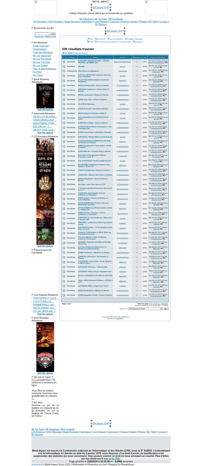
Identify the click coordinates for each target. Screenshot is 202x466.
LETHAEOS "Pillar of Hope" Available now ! (95, 271)
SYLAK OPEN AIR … (44, 311)
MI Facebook (116, 19)
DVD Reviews (55, 21)
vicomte (122, 66)
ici (33, 398)
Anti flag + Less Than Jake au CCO (91, 184)
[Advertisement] (101, 442)
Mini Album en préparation (88, 71)
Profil (91, 42)
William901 (122, 248)
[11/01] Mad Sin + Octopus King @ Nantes (94, 151)
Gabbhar (122, 223)
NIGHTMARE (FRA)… (45, 123)
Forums (125, 21)
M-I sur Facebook (42, 59)
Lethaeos (122, 267)
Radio (134, 21)
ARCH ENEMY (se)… (44, 308)
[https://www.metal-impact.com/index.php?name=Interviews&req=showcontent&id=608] (101, 423)
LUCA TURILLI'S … (43, 301)
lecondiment (122, 156)
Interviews (87, 21)
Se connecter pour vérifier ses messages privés (114, 42)
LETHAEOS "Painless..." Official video (93, 267)
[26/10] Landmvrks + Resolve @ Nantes (93, 95)
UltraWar (81, 66)
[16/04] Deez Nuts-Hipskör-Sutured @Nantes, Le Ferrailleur (91, 194)
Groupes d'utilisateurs (135, 39)
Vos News (71, 62)
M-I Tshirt (153, 21)
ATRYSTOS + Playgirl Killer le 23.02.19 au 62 (95, 137)
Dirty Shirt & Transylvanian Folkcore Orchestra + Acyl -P (92, 156)
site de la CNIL (112, 458)
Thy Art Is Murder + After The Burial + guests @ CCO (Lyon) (92, 238)
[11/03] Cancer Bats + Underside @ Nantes (94, 132)
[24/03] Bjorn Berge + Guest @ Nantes (93, 123)
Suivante (164, 304)
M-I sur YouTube (41, 62)
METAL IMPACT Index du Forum (74, 53)
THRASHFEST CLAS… (46, 298)
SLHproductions (122, 184)
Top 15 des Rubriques (44, 68)
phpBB (111, 317)
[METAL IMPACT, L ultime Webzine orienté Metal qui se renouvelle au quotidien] (46, 14)
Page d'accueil (41, 46)
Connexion (139, 42)
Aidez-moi (50, 36)
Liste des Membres (43, 52)
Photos (143, 21)
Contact (164, 21)
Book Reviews (72, 21)
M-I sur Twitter (40, 65)
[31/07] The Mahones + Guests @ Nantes (94, 170)
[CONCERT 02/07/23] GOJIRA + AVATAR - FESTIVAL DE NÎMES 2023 (94, 61)
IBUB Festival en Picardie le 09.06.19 (92, 113)
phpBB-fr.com (119, 318)
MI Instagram (86, 19)
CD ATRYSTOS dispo (86, 104)
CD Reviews (39, 21)
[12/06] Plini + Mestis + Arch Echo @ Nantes (95, 175)
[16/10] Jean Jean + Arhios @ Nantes (92, 99)
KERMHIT (122, 81)
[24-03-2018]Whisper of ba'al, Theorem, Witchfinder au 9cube (93, 204)
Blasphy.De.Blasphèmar (122, 62)
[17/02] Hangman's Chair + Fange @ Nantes (95, 295)
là (33, 410)
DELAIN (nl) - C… (42, 126)
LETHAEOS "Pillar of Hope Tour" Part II (93, 286)
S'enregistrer (39, 49)
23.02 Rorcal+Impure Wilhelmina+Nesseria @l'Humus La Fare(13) (94, 141)
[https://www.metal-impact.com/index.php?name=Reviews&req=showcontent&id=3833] (115, 31)
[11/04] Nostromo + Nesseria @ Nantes (93, 109)
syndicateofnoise (123, 85)
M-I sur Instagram (42, 55)
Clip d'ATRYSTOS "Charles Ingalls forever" (94, 161)
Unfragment (72, 71)
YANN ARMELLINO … (45, 120)
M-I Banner (101, 24)
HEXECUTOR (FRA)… (45, 117)
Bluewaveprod (123, 194)
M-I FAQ (37, 72)
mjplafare (122, 142)
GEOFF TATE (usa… (44, 130)
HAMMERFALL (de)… (44, 304)
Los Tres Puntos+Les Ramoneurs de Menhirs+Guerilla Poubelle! (92, 248)
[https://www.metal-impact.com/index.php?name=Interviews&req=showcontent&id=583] (101, 7)
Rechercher (101, 39)
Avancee (39, 36)
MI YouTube (101, 19)
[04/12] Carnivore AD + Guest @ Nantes (93, 85)
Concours (114, 21)
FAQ (91, 39)
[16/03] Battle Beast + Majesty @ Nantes (93, 290)
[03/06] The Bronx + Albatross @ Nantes (93, 252)
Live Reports (101, 21)
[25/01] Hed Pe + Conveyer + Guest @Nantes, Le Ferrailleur (91, 213)
